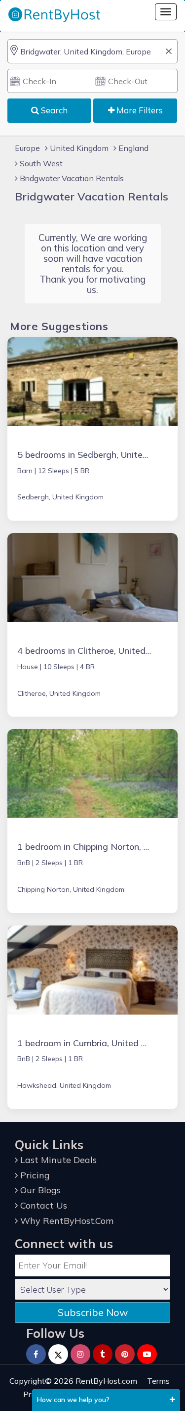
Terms (158, 1381)
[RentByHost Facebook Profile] (36, 1354)
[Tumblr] (102, 1354)
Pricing (34, 1175)
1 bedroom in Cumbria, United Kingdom (97, 1043)
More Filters (138, 110)
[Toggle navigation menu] (166, 11)
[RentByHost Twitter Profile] (58, 1354)
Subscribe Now (93, 1312)
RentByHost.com (106, 1381)
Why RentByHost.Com (65, 1220)
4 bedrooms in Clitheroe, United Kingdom (101, 650)
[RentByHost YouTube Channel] (147, 1354)
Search (53, 110)
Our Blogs (39, 1190)
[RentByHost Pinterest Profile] (125, 1354)
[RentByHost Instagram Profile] (80, 1354)
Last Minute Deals (57, 1160)
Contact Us (42, 1205)
